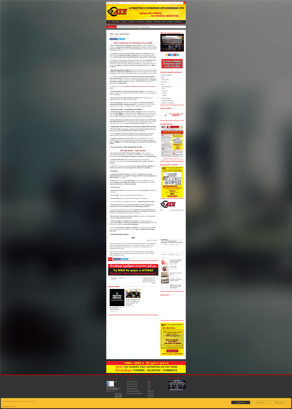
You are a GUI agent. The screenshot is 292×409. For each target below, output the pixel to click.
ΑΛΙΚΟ (164, 95)
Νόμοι (162, 77)
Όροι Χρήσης (12, 406)
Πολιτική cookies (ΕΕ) (152, 2)
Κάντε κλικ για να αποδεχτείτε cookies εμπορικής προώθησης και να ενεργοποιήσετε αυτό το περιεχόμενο (172, 42)
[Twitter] (172, 3)
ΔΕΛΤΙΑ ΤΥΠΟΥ (140, 21)
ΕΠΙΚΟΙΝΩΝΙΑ (178, 21)
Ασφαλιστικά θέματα (166, 86)
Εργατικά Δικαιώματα (166, 75)
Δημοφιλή (171, 254)
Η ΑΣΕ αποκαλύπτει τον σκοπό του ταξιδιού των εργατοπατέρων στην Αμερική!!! (133, 302)
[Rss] (169, 3)
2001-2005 (151, 393)
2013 (149, 384)
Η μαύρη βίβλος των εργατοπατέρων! (116, 308)
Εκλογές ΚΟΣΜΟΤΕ (132, 388)
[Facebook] (170, 3)
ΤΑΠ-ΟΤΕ (165, 91)
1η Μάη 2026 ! (120, 26)
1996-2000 (151, 396)
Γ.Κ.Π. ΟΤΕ (164, 82)
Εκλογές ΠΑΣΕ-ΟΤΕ (132, 384)
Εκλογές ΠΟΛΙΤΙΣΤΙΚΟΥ (133, 391)
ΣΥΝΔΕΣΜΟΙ (169, 21)
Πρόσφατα (164, 254)
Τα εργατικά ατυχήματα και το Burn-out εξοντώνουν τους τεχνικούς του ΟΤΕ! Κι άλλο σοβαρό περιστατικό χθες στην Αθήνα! (148, 280)
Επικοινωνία (143, 2)
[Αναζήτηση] (184, 3)
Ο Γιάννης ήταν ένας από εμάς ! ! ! (175, 273)
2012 (149, 386)
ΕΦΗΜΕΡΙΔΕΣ (149, 21)
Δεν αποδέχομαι (260, 402)
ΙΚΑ (163, 88)
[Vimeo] (175, 3)
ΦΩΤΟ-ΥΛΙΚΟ (157, 21)
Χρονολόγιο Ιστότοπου (134, 2)
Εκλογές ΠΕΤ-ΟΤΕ (132, 381)
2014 (149, 381)
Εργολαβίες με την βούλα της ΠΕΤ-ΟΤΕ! (117, 278)
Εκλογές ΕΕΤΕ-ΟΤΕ (132, 386)
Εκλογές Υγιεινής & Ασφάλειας (134, 393)
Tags (163, 257)
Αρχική (109, 21)
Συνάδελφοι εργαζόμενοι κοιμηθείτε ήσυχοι (175, 279)
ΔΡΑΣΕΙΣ (124, 21)
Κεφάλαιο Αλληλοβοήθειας (168, 103)
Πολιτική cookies (5, 406)
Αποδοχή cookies (240, 402)
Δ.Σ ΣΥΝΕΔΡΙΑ (131, 21)
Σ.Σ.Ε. (162, 84)
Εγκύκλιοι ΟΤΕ (165, 79)
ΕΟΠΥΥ (164, 93)
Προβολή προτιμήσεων (280, 402)
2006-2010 (151, 391)
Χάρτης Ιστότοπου (125, 2)
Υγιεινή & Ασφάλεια (166, 98)
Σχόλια (177, 254)
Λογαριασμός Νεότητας (167, 100)
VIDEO (163, 21)
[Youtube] (174, 3)
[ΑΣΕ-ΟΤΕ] (146, 12)
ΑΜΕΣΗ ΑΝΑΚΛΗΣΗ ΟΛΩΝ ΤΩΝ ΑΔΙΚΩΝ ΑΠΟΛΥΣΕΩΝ (175, 286)
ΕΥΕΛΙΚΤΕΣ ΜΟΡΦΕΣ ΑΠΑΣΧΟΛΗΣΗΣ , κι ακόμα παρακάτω (175, 261)
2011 (149, 388)
